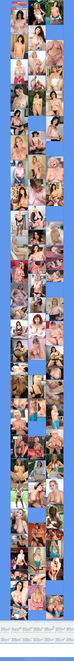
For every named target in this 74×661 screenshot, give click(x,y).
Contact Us (47, 659)
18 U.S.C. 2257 (38, 659)
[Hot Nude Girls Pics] (19, 3)
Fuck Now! (25, 8)
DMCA (43, 659)
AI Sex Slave (13, 8)
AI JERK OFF (19, 8)
